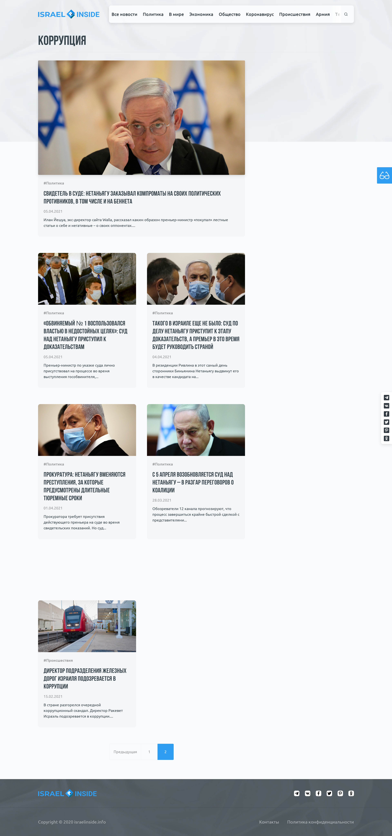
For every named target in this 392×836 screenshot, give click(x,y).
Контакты (269, 821)
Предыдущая (125, 752)
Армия (323, 14)
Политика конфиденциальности (320, 821)
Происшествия (294, 14)
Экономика (201, 14)
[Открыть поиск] (346, 14)
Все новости (124, 14)
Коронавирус (260, 14)
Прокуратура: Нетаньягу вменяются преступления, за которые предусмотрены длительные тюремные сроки (84, 487)
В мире (176, 14)
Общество (230, 14)
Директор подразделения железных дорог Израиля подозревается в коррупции (85, 679)
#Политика (54, 183)
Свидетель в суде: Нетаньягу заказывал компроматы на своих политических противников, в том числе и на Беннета (132, 198)
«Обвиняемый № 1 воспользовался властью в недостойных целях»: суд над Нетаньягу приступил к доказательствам (85, 336)
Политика (153, 14)
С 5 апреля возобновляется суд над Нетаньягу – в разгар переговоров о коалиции (193, 483)
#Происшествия (58, 660)
